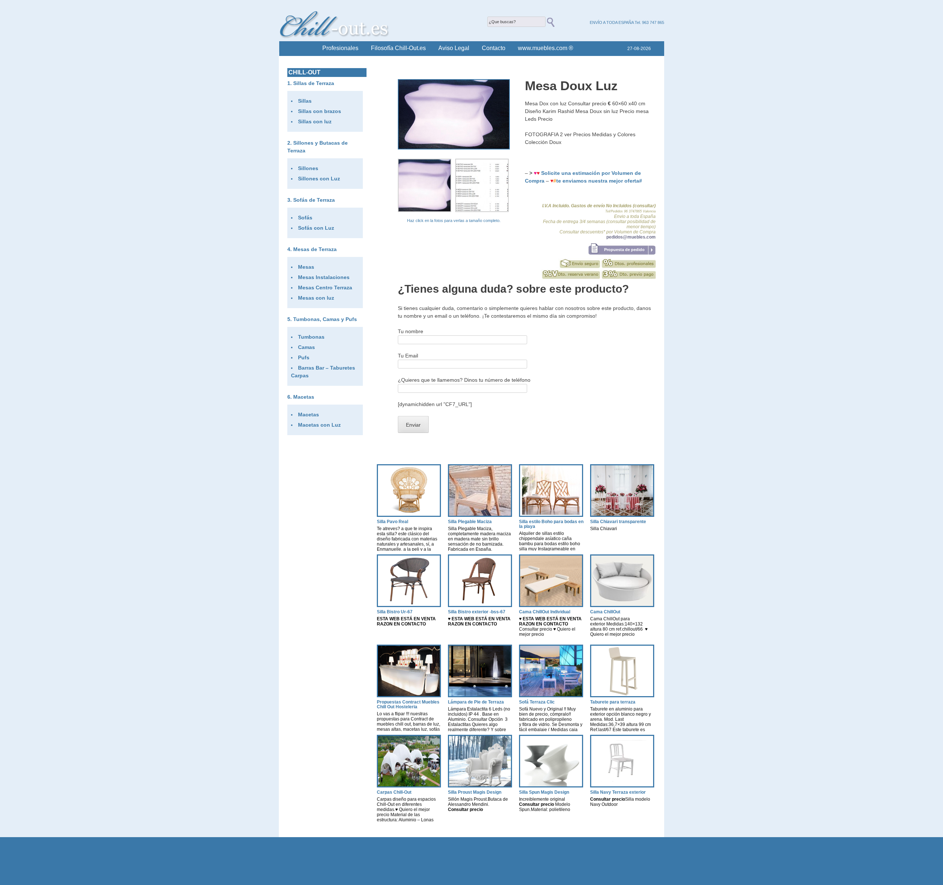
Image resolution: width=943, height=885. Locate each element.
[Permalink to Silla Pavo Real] (409, 515)
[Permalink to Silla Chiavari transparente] (622, 515)
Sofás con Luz (316, 228)
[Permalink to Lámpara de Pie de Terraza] (480, 695)
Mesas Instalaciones (324, 277)
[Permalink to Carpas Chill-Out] (409, 785)
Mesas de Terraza (315, 249)
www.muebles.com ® (545, 48)
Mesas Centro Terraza (325, 287)
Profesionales (340, 48)
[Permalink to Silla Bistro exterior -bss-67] (480, 605)
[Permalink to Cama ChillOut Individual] (551, 605)
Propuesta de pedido (624, 249)
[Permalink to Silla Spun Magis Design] (551, 785)
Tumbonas (311, 337)
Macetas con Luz (319, 425)
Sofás (305, 218)
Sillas (305, 101)
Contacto (493, 48)
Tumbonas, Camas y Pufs (325, 319)
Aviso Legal (453, 48)
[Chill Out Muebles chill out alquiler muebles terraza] (334, 37)
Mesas (306, 267)
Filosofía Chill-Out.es (398, 48)
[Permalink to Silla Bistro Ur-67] (409, 605)
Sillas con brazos (319, 111)
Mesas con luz (316, 298)
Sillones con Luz (319, 178)
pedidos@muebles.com (631, 237)
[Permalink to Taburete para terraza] (622, 695)
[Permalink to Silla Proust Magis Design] (480, 785)
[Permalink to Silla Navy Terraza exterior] (622, 785)
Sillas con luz (315, 121)
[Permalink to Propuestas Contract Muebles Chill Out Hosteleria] (409, 695)
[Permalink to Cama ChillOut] (622, 605)
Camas (306, 347)
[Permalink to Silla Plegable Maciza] (480, 515)
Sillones (308, 168)
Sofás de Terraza (314, 200)
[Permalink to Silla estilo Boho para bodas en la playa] (551, 515)
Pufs (303, 357)
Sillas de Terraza (313, 83)
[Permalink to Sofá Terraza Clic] (551, 695)
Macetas (303, 397)
